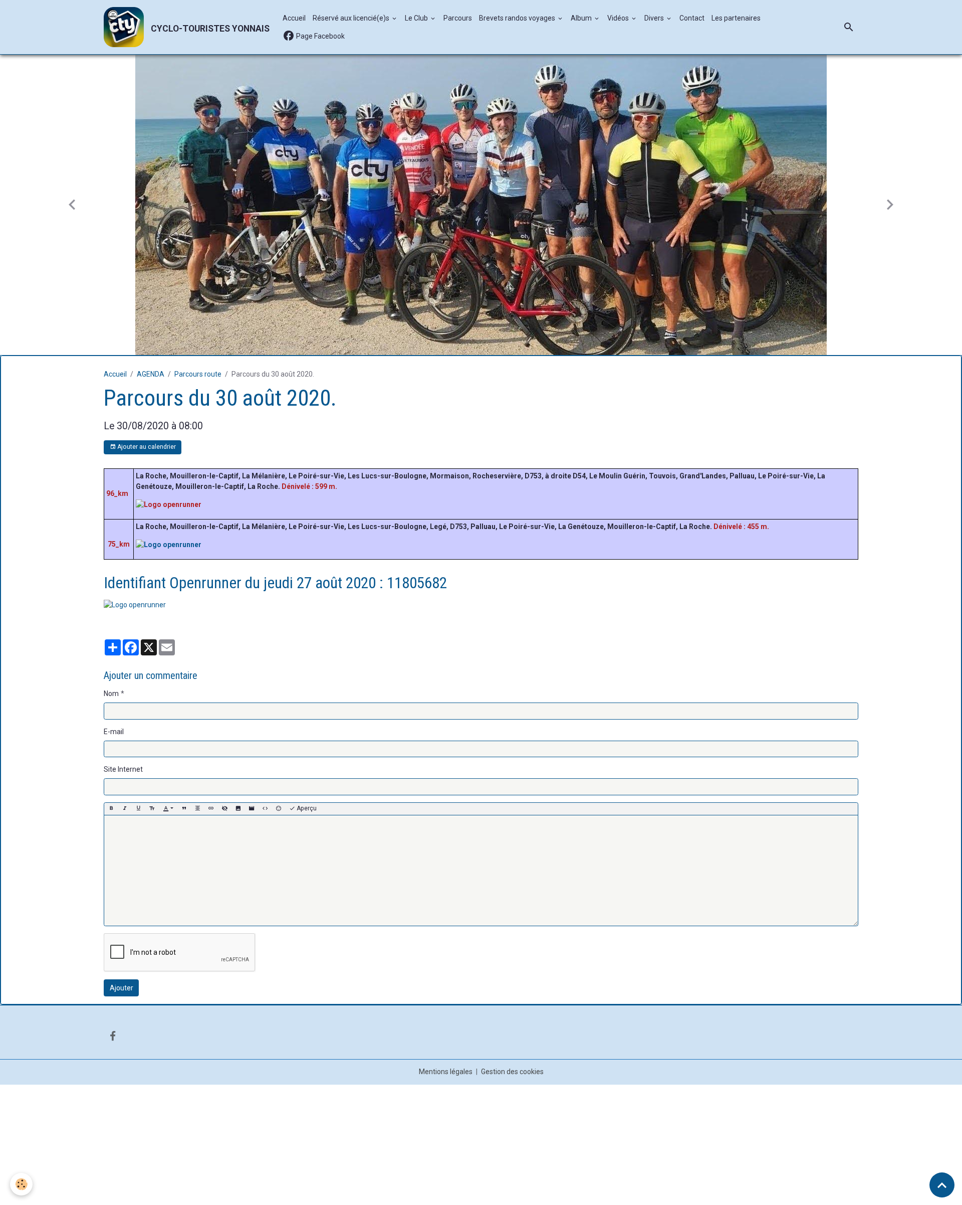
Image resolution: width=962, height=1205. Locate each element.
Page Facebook (320, 36)
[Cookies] (21, 1184)
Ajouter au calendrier (146, 446)
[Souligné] (138, 809)
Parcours (457, 18)
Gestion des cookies (512, 1072)
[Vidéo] (252, 809)
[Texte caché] (224, 809)
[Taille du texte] (152, 809)
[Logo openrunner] (135, 604)
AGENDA (150, 374)
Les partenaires (736, 18)
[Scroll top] (941, 1184)
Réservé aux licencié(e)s (352, 18)
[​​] (168, 504)
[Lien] (211, 809)
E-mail (114, 732)
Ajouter (121, 988)
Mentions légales (445, 1072)
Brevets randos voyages (518, 18)
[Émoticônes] (279, 809)
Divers (654, 18)
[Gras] (111, 809)
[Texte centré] (197, 809)
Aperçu (306, 808)
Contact (691, 18)
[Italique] (125, 809)
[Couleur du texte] (168, 809)
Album (582, 18)
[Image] (238, 809)
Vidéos (618, 18)
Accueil (294, 18)
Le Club (417, 18)
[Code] (265, 809)
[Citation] (184, 809)
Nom (111, 694)
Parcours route (197, 374)
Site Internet (123, 769)
